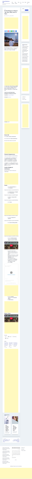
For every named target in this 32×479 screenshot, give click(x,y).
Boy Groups (16, 3)
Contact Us (28, 3)
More (25, 2)
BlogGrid (17, 466)
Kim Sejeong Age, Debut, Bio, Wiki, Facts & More (15, 428)
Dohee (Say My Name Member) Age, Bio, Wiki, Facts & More (25, 47)
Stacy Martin (12, 15)
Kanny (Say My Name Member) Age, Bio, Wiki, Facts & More (25, 57)
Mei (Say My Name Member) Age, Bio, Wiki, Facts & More (25, 60)
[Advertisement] (11, 23)
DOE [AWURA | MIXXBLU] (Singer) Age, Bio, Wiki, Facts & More (7, 428)
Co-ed (20, 3)
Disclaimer (23, 98)
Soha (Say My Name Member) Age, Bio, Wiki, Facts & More (25, 54)
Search (23, 8)
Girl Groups (13, 3)
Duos (18, 2)
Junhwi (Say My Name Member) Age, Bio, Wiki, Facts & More (6, 452)
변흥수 (9, 121)
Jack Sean (15, 432)
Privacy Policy (24, 99)
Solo (23, 2)
